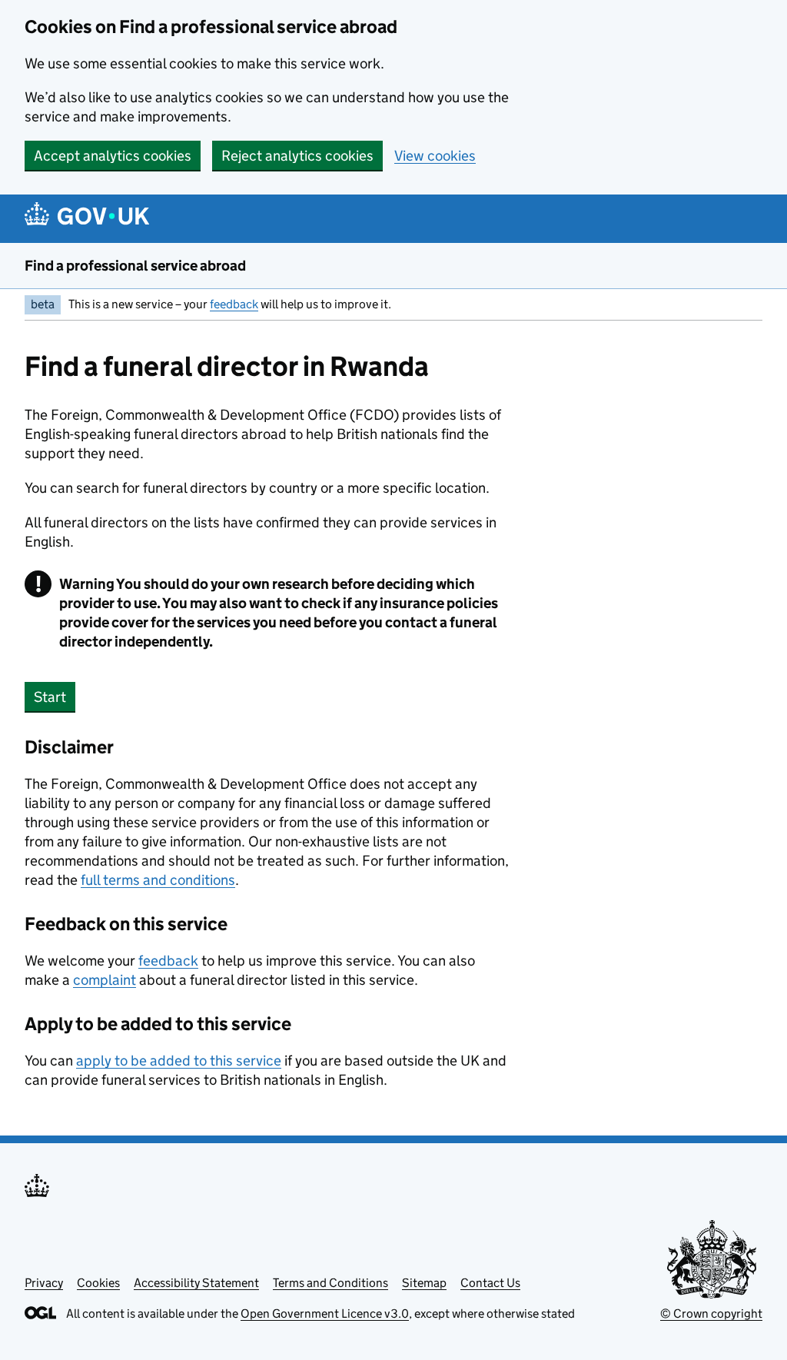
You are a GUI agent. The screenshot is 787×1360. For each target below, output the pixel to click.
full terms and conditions (158, 880)
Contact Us (490, 1282)
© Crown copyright (711, 1313)
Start (50, 697)
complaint (104, 980)
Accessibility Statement (196, 1282)
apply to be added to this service (178, 1060)
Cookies (98, 1282)
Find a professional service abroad (135, 265)
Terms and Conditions (330, 1282)
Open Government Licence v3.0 (325, 1313)
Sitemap (424, 1282)
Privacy (44, 1282)
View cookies (435, 155)
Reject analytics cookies (297, 156)
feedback (234, 304)
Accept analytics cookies (112, 156)
